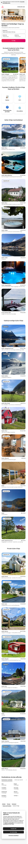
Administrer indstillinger (13, 835)
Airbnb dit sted (21, 7)
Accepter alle (13, 828)
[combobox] (13, 32)
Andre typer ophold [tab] (18, 779)
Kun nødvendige (13, 832)
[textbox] (7, 36)
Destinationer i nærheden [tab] (7, 779)
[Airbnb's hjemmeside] (3, 7)
